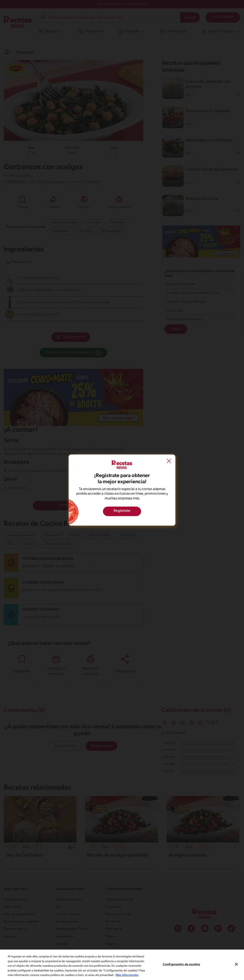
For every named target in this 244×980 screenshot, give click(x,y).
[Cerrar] (236, 964)
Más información (127, 975)
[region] (122, 965)
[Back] (169, 461)
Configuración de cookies (181, 964)
